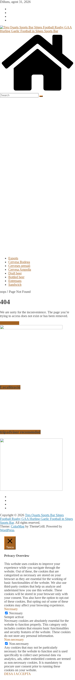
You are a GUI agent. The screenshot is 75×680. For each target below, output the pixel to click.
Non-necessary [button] (14, 639)
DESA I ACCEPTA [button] (17, 674)
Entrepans (14, 281)
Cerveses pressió (19, 266)
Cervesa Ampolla (19, 269)
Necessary (16, 613)
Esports (13, 258)
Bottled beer (16, 277)
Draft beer (15, 273)
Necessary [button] (11, 609)
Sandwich (14, 284)
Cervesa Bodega (19, 262)
